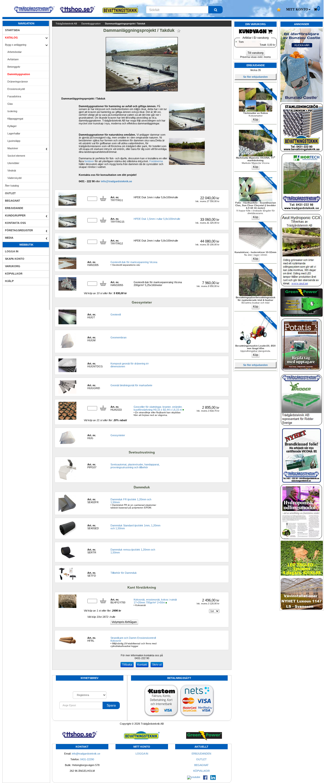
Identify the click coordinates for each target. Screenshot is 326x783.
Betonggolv (13, 66)
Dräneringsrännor (17, 81)
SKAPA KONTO (14, 258)
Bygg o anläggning (15, 44)
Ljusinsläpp (13, 140)
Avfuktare (13, 59)
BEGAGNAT (12, 200)
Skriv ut (157, 664)
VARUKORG (12, 266)
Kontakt (142, 664)
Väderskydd (14, 177)
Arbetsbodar (14, 51)
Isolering (12, 111)
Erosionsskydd (16, 89)
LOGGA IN (11, 251)
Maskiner (12, 148)
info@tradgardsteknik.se (116, 181)
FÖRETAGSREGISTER (19, 230)
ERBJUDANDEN (201, 753)
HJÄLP (9, 281)
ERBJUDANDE (14, 208)
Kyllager (12, 126)
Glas (10, 103)
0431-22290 (87, 759)
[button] (298, 9)
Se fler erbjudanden (255, 76)
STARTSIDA (12, 30)
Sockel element (16, 155)
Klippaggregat (15, 118)
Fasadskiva (14, 96)
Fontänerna (156, 161)
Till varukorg (255, 53)
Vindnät (11, 170)
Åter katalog (12, 185)
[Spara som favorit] (178, 31)
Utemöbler (13, 163)
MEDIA (9, 237)
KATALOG (11, 37)
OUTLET (10, 193)
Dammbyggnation (18, 74)
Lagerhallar (13, 133)
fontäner (89, 161)
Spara (111, 705)
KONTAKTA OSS (15, 222)
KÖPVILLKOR (13, 273)
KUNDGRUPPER (15, 215)
